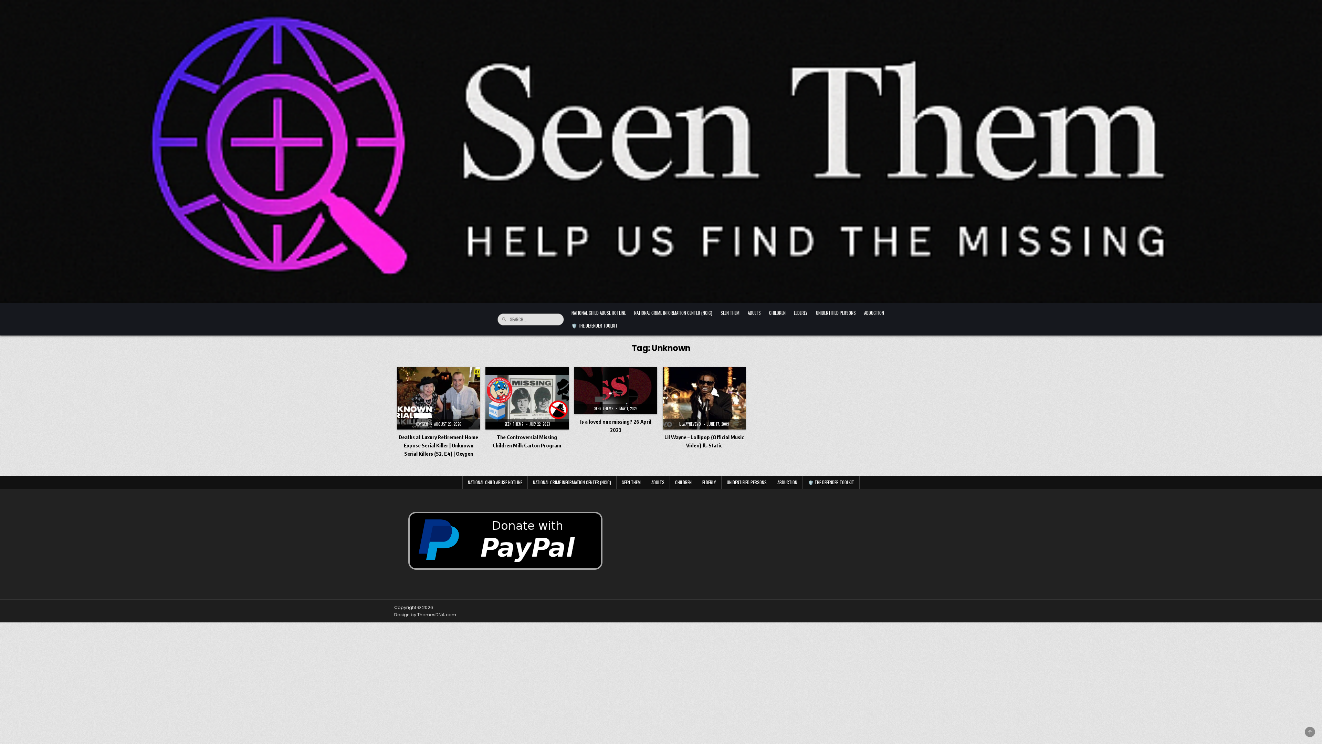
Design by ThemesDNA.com (425, 614)
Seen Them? (513, 424)
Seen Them (730, 312)
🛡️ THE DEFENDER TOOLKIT (594, 325)
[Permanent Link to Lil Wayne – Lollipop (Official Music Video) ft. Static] (704, 398)
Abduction (874, 312)
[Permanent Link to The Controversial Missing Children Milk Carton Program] (526, 398)
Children (777, 312)
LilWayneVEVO (690, 424)
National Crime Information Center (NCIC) (673, 312)
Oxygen (422, 424)
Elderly (801, 312)
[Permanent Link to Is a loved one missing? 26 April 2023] (615, 390)
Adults (754, 312)
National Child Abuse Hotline (598, 312)
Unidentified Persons (836, 312)
